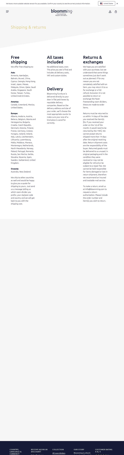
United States (108, 3)
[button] (7, 11)
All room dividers (58, 453)
